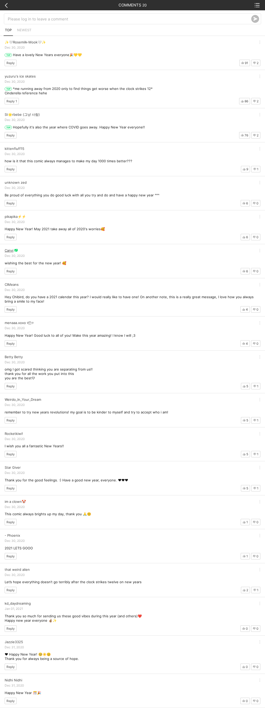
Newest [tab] (24, 30)
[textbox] (129, 19)
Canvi (9, 250)
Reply (10, 63)
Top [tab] (8, 30)
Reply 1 (11, 101)
